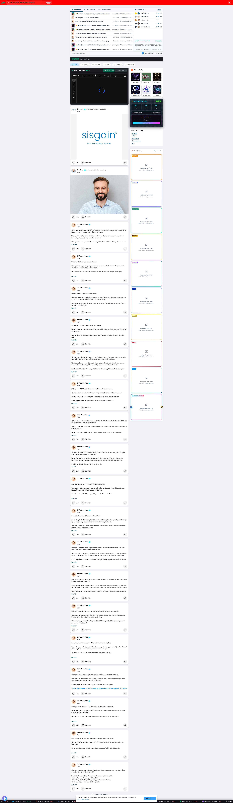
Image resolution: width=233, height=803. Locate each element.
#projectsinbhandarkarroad (79, 688)
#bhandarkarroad (104, 688)
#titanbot (134, 133)
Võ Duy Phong (144, 23)
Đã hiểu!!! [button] (147, 798)
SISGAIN (80, 109)
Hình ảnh (97, 64)
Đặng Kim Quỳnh (145, 26)
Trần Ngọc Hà (144, 20)
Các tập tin (130, 64)
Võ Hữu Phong (145, 16)
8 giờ (78, 226)
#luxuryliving (123, 688)
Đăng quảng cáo (157, 151)
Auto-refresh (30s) (149, 53)
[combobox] (29, 2)
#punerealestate (114, 688)
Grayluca (80, 170)
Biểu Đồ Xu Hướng (109, 70)
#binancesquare (136, 141)
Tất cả (75, 64)
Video (107, 64)
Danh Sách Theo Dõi (121, 70)
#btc (133, 143)
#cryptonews (135, 138)
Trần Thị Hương (145, 13)
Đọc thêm (74, 244)
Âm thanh (118, 64)
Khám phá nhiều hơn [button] (83, 799)
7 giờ (78, 111)
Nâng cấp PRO (146, 123)
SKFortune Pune (82, 224)
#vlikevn (134, 136)
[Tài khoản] (229, 2)
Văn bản (85, 64)
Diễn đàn (83, 53)
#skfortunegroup (93, 688)
